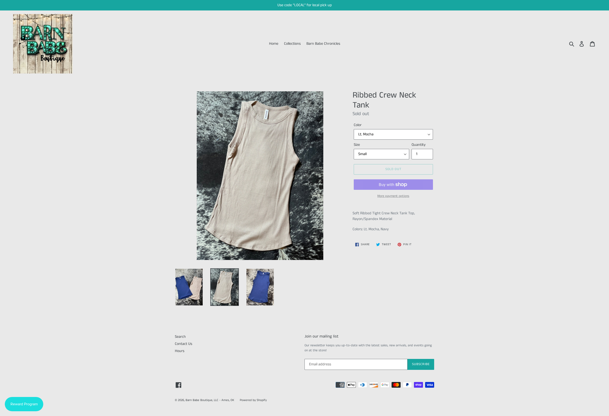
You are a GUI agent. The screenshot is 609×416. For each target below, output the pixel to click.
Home (273, 43)
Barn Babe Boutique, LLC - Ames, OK (210, 400)
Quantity (419, 144)
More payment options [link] (393, 196)
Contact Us (183, 344)
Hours (179, 351)
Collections (292, 43)
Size (357, 144)
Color (358, 125)
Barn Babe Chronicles (323, 43)
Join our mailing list (321, 336)
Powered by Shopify (253, 400)
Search (180, 336)
